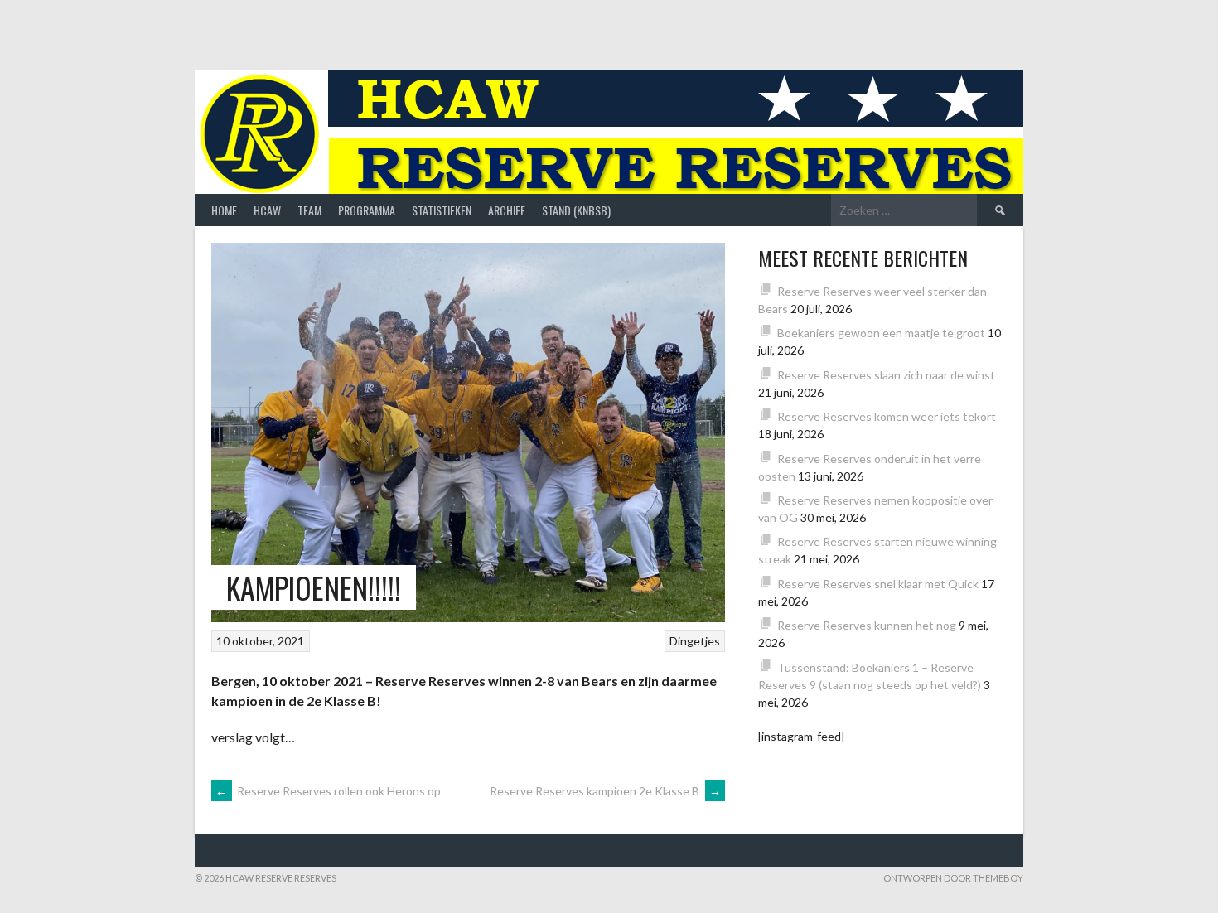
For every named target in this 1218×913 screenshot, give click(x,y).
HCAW (267, 210)
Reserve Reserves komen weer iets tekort (886, 416)
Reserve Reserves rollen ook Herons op (328, 791)
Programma (366, 210)
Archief (506, 210)
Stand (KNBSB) (576, 210)
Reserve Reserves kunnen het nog (866, 625)
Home (224, 210)
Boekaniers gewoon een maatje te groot (881, 333)
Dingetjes (694, 641)
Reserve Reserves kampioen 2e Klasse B (605, 791)
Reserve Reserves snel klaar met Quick (878, 584)
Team (309, 210)
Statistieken (441, 210)
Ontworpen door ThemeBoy (953, 877)
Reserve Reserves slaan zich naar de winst (886, 375)
